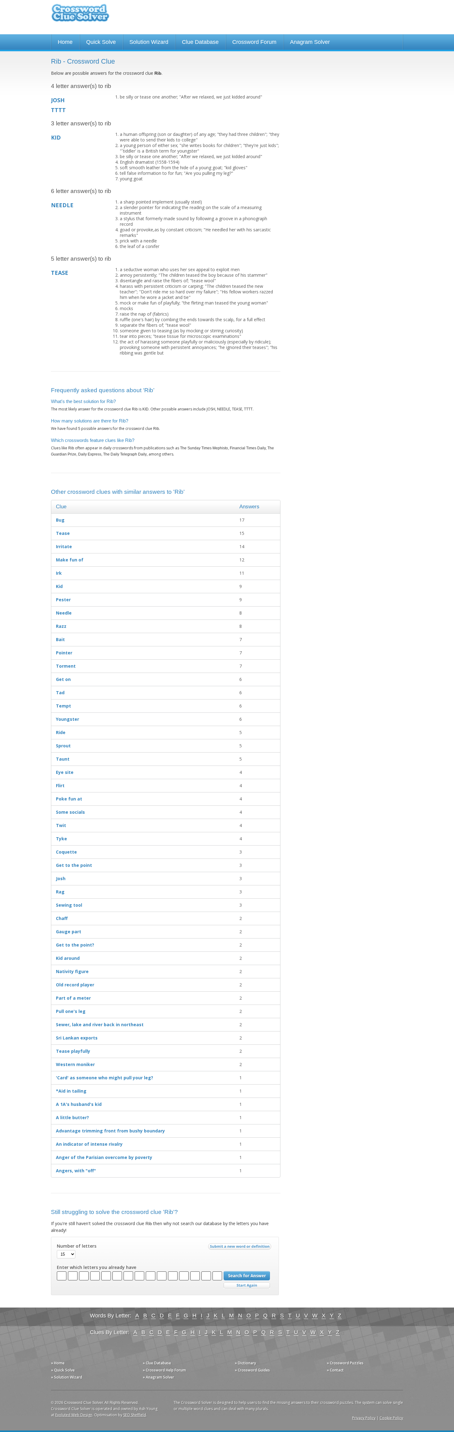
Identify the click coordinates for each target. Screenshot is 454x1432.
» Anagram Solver (158, 1377)
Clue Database (200, 42)
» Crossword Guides (252, 1370)
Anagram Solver (310, 42)
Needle (64, 613)
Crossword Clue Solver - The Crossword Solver (80, 15)
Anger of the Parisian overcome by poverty (104, 1157)
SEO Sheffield (134, 1414)
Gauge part (68, 931)
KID (56, 137)
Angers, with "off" (76, 1171)
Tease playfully (73, 1051)
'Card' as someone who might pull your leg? (104, 1078)
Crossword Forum (254, 42)
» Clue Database (157, 1363)
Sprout (63, 746)
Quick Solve (101, 42)
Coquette (66, 852)
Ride (60, 732)
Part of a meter (73, 998)
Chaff (62, 918)
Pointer (64, 653)
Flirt (60, 785)
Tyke (61, 839)
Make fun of (69, 560)
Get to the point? (75, 945)
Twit (61, 825)
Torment (66, 666)
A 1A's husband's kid (79, 1104)
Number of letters (76, 1246)
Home (65, 42)
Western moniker (75, 1064)
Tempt (63, 706)
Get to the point (74, 865)
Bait (60, 639)
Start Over (247, 1285)
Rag (60, 892)
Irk (59, 573)
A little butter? (72, 1117)
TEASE (59, 272)
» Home (58, 1363)
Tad (60, 692)
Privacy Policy (364, 1418)
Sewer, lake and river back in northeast (100, 1024)
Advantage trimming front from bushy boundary (110, 1131)
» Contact (335, 1370)
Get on (63, 679)
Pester (63, 600)
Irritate (64, 546)
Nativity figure (72, 971)
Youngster (67, 719)
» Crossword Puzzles (345, 1363)
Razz (61, 626)
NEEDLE (62, 205)
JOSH (58, 100)
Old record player (75, 985)
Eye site (65, 772)
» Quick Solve (63, 1370)
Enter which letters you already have (96, 1267)
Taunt (62, 759)
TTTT (58, 110)
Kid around (68, 958)
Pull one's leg (71, 1011)
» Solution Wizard (66, 1377)
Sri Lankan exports (77, 1038)
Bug (60, 520)
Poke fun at (69, 799)
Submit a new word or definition (240, 1248)
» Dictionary (245, 1363)
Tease (63, 533)
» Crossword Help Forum (164, 1370)
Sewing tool (69, 905)
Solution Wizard (148, 42)
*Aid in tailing (71, 1091)
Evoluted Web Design (73, 1414)
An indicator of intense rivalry (89, 1144)
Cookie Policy (391, 1418)
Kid (59, 586)
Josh (60, 878)
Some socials (70, 812)
